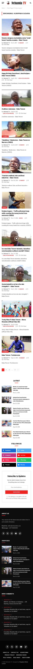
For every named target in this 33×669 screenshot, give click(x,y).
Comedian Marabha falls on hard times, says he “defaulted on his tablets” (17, 610)
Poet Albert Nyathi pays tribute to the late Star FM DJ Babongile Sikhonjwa (22, 433)
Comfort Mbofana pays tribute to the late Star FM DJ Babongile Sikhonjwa (22, 422)
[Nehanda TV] (17, 3)
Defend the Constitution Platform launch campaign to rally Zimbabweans (21, 399)
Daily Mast (16, 657)
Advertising (24, 652)
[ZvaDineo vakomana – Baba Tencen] (16, 98)
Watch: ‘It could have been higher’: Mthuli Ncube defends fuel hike (21, 388)
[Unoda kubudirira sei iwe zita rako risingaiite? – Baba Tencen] (16, 273)
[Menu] (3, 3)
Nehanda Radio (21, 655)
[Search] (30, 3)
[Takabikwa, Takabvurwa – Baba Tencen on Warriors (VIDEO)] (16, 129)
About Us (6, 652)
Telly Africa (7, 657)
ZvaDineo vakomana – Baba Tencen (13, 109)
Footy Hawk (26, 657)
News (4, 207)
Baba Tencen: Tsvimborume (11, 355)
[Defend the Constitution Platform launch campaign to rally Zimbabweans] (6, 399)
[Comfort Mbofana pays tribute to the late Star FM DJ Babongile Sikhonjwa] (6, 423)
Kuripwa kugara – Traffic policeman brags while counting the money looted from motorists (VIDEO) (15, 213)
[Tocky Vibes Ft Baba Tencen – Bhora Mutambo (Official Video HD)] (16, 308)
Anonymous (7, 599)
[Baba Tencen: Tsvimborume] (16, 344)
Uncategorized (7, 70)
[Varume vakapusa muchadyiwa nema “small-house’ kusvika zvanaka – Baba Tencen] (16, 27)
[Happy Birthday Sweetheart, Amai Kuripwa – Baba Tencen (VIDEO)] (16, 62)
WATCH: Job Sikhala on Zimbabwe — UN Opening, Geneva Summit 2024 (15, 602)
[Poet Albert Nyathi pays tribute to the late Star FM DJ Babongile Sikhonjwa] (6, 434)
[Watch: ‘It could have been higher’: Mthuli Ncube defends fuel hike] (6, 389)
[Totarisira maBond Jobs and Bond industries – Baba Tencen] (16, 164)
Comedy (5, 34)
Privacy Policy (17, 498)
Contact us (14, 652)
